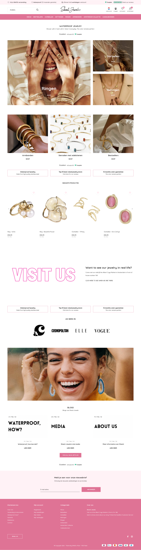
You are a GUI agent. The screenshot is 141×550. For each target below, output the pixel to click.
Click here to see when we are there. (99, 280)
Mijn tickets (37, 515)
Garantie (10, 517)
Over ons (10, 509)
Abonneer (91, 489)
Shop (28, 159)
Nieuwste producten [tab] (70, 183)
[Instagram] (132, 536)
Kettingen (59, 17)
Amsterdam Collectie (92, 17)
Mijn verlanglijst (38, 517)
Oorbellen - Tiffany (78, 232)
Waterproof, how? (12, 515)
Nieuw (29, 17)
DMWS (74, 545)
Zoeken (37, 9)
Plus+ (78, 545)
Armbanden (77, 17)
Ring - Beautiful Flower (47, 232)
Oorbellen (49, 17)
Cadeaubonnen (108, 17)
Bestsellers (38, 17)
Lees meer (27, 448)
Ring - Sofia (11, 232)
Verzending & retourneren (15, 512)
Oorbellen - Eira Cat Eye (112, 232)
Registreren (37, 509)
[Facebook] (127, 536)
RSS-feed (84, 545)
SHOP (49, 95)
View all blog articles (70, 455)
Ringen (68, 17)
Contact (9, 522)
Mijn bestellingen (39, 512)
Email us (15, 536)
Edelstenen (10, 520)
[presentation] (8, 209)
